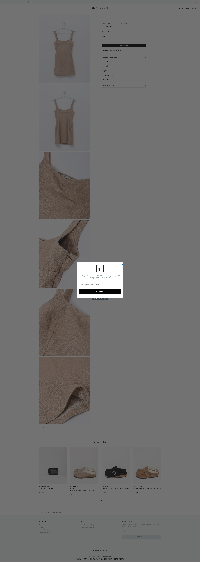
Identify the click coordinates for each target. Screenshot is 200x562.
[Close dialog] (121, 264)
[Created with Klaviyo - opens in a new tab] (100, 299)
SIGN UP (100, 292)
